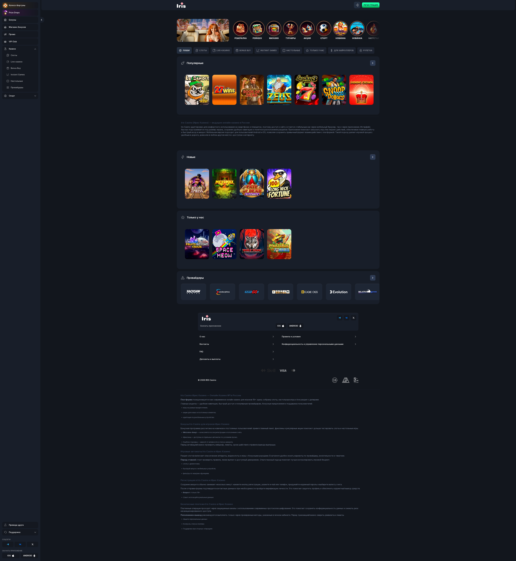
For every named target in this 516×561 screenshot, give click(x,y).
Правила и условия (291, 336)
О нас (202, 336)
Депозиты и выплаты (210, 359)
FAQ (201, 351)
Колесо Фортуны (17, 5)
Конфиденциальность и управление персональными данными (312, 344)
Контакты (204, 344)
